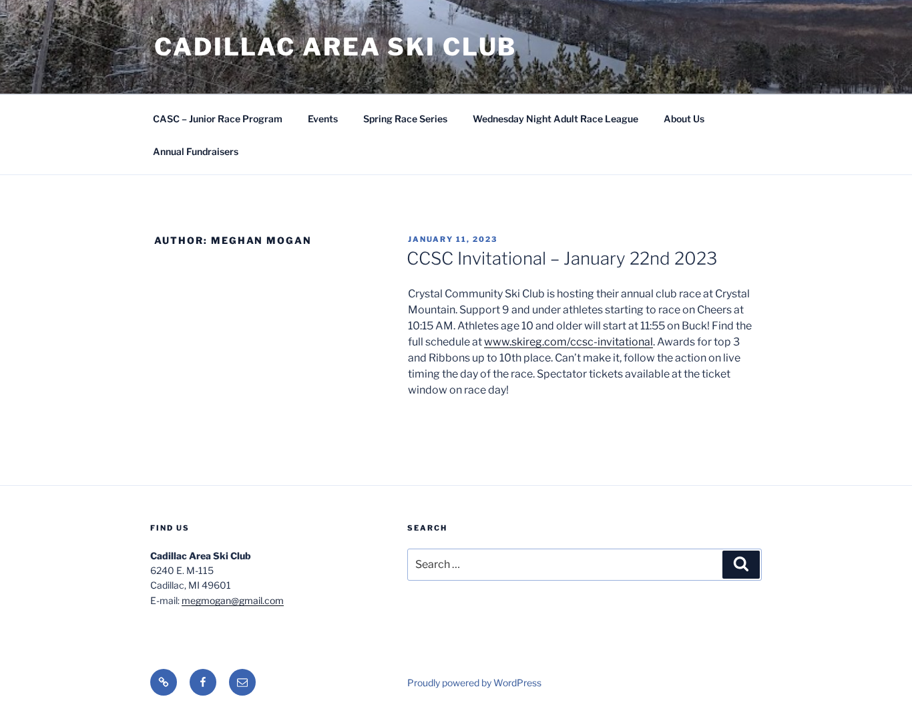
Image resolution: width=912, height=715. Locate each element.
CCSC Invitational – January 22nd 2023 (562, 258)
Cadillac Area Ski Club (335, 46)
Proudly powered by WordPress (474, 682)
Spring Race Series (405, 118)
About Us (684, 118)
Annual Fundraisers (195, 151)
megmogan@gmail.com (233, 600)
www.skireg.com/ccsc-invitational (568, 341)
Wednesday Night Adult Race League (555, 118)
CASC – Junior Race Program (217, 118)
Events (323, 118)
